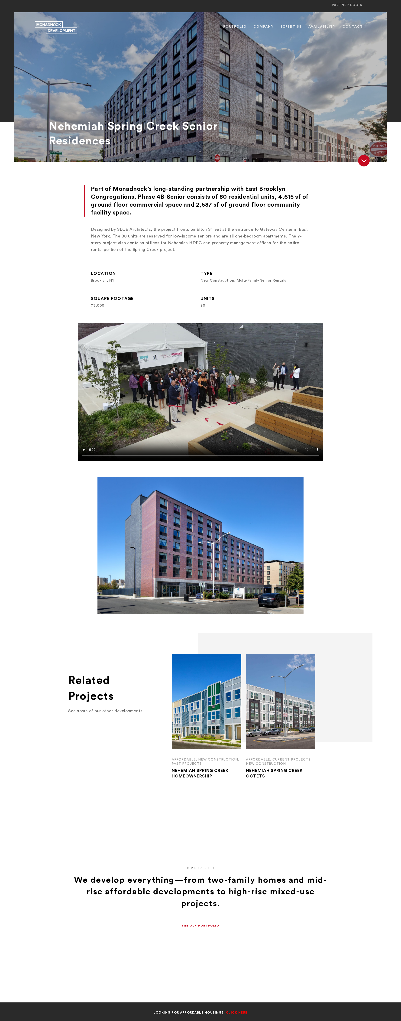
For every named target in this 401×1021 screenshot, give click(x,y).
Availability (322, 26)
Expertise (291, 26)
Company (263, 26)
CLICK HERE (237, 1012)
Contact (353, 26)
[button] (200, 925)
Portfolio (235, 26)
